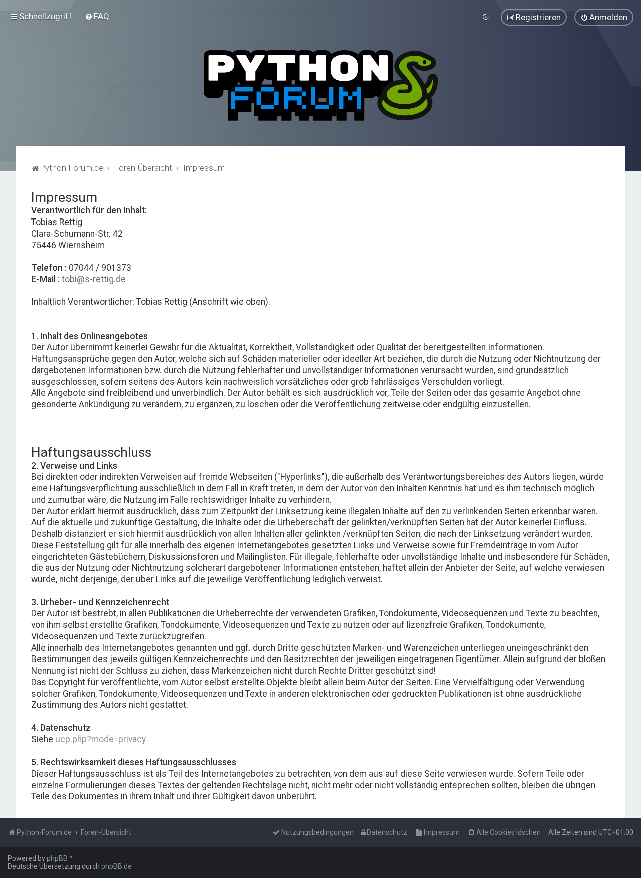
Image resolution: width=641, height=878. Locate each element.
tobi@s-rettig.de (94, 279)
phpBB (57, 858)
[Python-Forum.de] (321, 85)
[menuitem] (97, 16)
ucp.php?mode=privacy (100, 739)
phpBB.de (116, 866)
